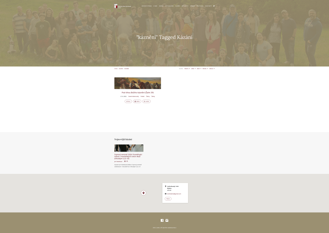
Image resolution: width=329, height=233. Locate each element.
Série (192, 68)
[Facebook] (162, 220)
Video (138, 101)
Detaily (128, 101)
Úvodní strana (147, 6)
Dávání (192, 6)
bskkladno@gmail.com (174, 194)
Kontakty (208, 6)
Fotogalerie (169, 6)
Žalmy (148, 96)
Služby (177, 6)
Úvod (115, 68)
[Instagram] (167, 220)
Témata (186, 68)
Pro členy (200, 6)
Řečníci (205, 68)
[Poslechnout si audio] (127, 161)
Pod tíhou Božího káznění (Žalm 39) (138, 92)
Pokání (142, 96)
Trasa (168, 199)
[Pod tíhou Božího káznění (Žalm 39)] (137, 88)
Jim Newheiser (118, 161)
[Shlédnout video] (125, 161)
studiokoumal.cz (171, 227)
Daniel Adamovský (133, 96)
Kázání (161, 6)
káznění (126, 68)
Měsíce (211, 68)
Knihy (198, 68)
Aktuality (185, 6)
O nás (155, 6)
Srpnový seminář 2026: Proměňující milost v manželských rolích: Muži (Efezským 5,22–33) (128, 156)
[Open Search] (214, 6)
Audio (147, 101)
